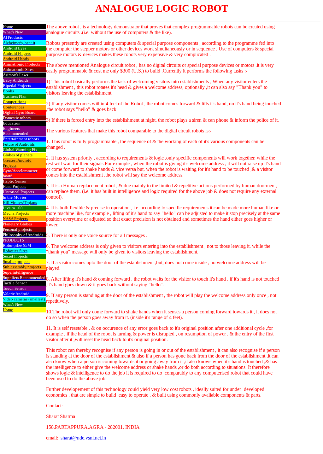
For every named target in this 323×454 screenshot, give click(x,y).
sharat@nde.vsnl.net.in (83, 437)
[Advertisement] (301, 118)
